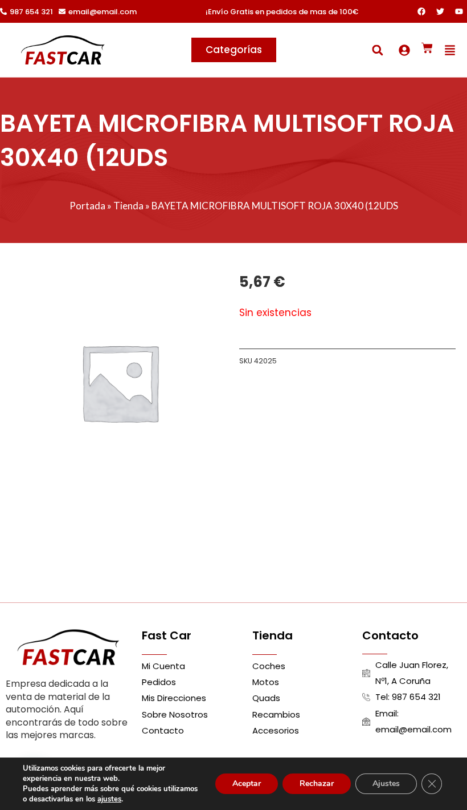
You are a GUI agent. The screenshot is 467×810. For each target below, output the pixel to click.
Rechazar (317, 783)
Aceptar (246, 783)
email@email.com (102, 11)
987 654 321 (31, 11)
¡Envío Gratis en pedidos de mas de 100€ (282, 11)
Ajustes (386, 783)
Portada (87, 206)
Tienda (128, 206)
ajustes (109, 799)
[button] (377, 50)
